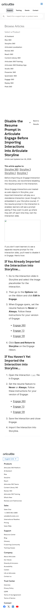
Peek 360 (8, 87)
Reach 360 (9, 54)
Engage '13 (18, 330)
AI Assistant (9, 36)
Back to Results (36, 122)
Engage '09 (19, 336)
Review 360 (9, 51)
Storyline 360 (10, 43)
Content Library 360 (13, 58)
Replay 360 (9, 83)
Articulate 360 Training (14, 61)
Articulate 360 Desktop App (15, 65)
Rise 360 (8, 40)
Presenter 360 (10, 72)
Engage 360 (9, 79)
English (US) (11, 459)
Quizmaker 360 (11, 76)
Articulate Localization (13, 47)
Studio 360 (9, 69)
